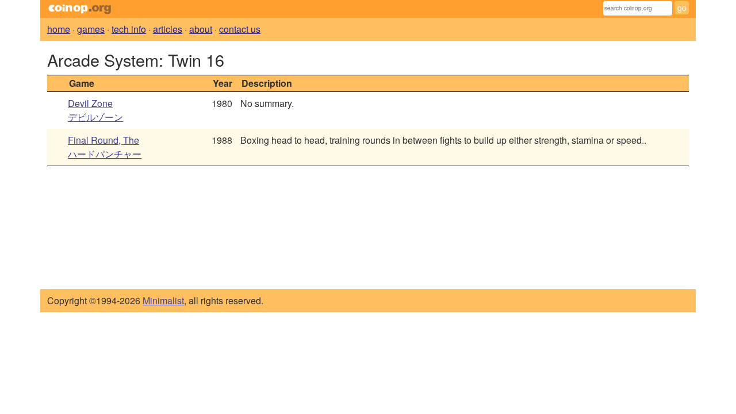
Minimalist (163, 300)
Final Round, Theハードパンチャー (104, 146)
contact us (239, 29)
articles (167, 29)
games (91, 29)
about (200, 29)
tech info (129, 29)
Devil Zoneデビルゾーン (95, 110)
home (58, 29)
